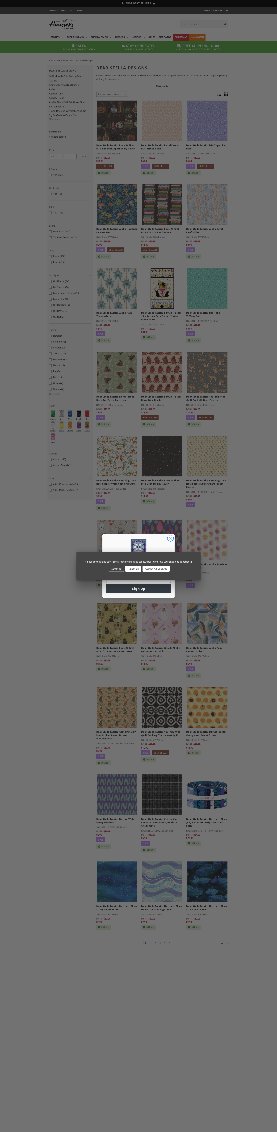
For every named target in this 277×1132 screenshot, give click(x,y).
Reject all (133, 568)
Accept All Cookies (156, 568)
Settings (116, 568)
